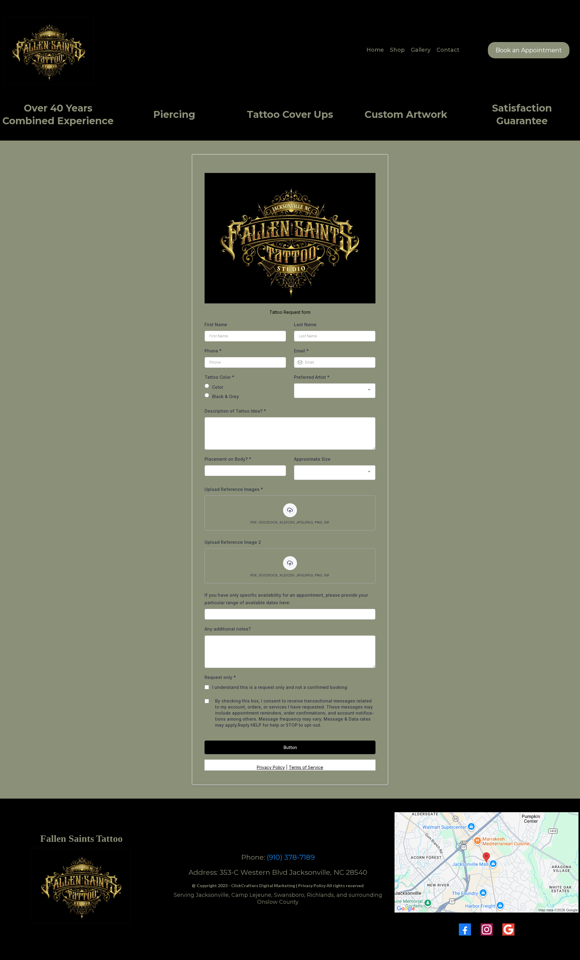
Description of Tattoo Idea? (235, 411)
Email (301, 350)
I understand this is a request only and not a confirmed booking (279, 687)
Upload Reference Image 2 (233, 542)
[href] (486, 862)
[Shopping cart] (469, 50)
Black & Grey (225, 396)
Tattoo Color (219, 377)
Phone (213, 350)
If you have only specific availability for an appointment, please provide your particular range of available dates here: (286, 598)
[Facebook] (465, 929)
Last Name (305, 324)
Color (217, 387)
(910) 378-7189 (291, 857)
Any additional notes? (228, 628)
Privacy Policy (271, 767)
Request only (220, 677)
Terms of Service (306, 767)
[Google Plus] (508, 929)
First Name (216, 324)
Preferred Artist (312, 377)
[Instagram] (487, 929)
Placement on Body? (228, 459)
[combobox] (334, 390)
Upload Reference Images (234, 489)
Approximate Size (312, 459)
